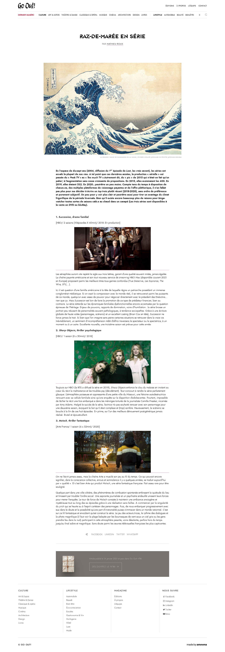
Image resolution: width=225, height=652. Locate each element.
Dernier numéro (26, 15)
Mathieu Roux (115, 43)
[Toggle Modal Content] (203, 15)
